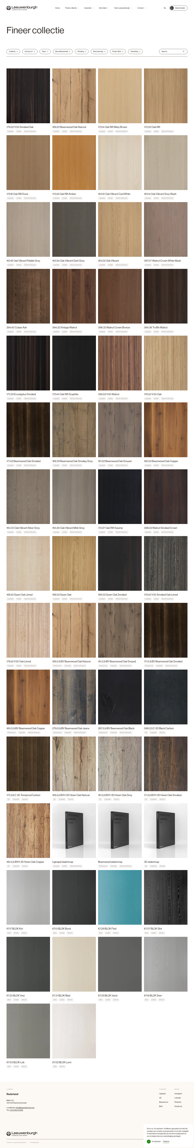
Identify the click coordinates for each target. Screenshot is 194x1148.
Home (57, 8)
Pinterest (177, 1102)
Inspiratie (87, 8)
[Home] (22, 8)
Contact (140, 8)
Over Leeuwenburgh (122, 8)
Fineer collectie (71, 8)
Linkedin (177, 1098)
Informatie (103, 8)
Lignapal (162, 1093)
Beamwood (163, 1102)
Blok (161, 1106)
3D (160, 1098)
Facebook (178, 1106)
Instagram (178, 1093)
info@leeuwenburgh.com (25, 1108)
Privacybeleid (34, 1142)
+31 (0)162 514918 (16, 1110)
